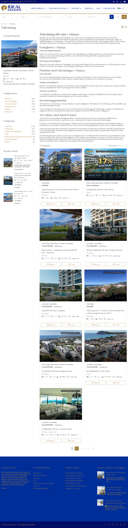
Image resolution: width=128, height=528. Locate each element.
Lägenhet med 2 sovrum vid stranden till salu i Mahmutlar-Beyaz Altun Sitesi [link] (23, 176)
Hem (5, 24)
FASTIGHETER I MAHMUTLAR (75, 486)
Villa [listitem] (7, 134)
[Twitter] (110, 525)
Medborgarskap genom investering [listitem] (18, 137)
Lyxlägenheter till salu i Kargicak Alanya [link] (57, 371)
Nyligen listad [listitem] (10, 107)
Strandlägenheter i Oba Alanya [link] (98, 371)
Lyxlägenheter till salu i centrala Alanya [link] (57, 429)
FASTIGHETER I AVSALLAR (74, 475)
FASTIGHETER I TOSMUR (74, 481)
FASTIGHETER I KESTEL (73, 478)
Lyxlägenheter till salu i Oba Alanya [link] (100, 190)
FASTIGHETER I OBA (72, 483)
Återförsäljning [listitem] (10, 101)
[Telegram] (125, 525)
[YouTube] (117, 525)
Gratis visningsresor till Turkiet (43, 483)
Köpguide (36, 478)
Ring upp (52, 204)
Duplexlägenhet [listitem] (11, 139)
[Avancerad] (112, 17)
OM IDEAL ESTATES (40, 475)
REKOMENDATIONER (40, 488)
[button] (123, 27)
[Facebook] (106, 525)
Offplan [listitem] (8, 109)
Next (34, 54)
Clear (118, 17)
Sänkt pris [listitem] (9, 112)
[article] (19, 64)
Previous (4, 54)
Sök (124, 17)
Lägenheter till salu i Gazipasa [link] (53, 311)
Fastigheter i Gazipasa (72, 488)
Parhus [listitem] (7, 142)
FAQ (34, 481)
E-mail (72, 204)
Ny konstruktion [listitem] (11, 104)
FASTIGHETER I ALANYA (73, 473)
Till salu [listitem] (8, 99)
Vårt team (36, 486)
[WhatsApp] (121, 525)
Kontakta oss (37, 473)
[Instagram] (113, 525)
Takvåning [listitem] (9, 129)
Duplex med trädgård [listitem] (13, 132)
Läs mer (3, 488)
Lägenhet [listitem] (8, 126)
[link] (61, 164)
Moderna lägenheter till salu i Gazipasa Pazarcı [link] (104, 250)
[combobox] (10, 17)
